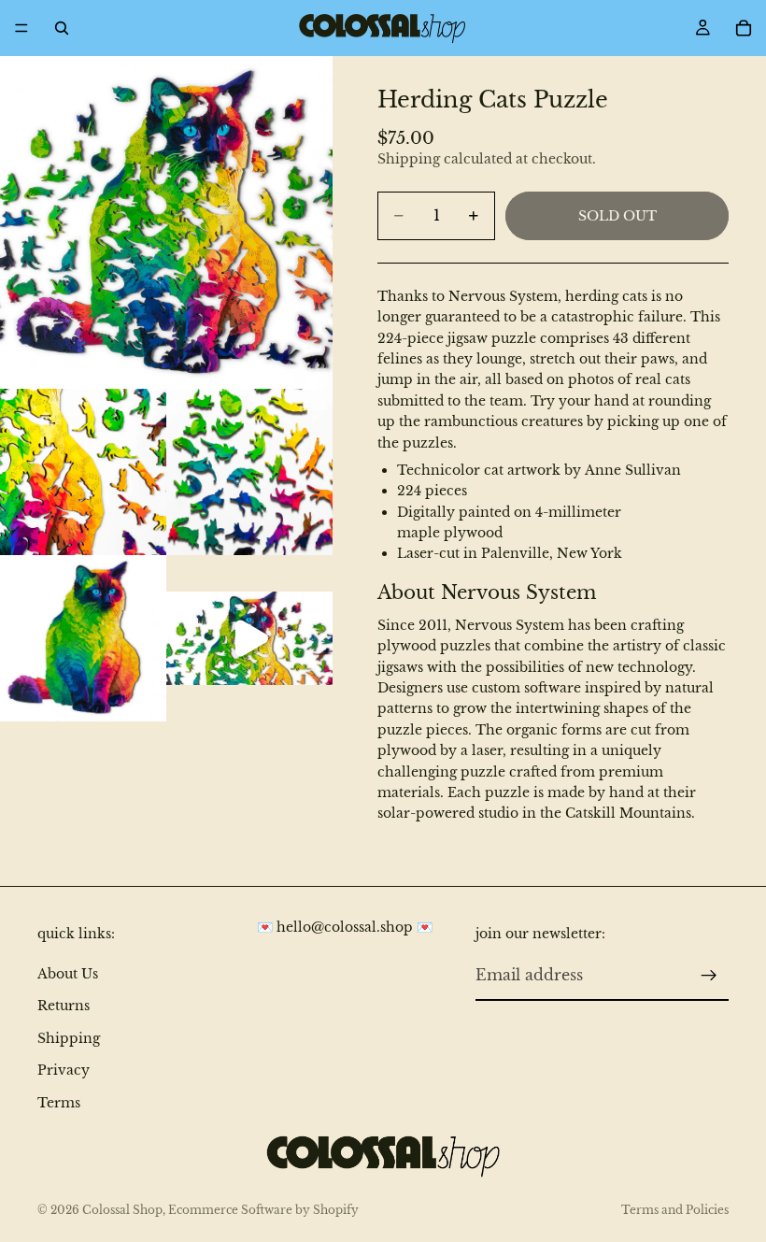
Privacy (63, 1070)
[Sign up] (709, 975)
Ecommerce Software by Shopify (263, 1210)
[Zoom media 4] (83, 638)
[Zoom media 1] (166, 222)
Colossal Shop (122, 1210)
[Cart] (743, 28)
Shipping (68, 1038)
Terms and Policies (675, 1210)
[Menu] (21, 28)
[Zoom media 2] (83, 472)
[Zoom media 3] (249, 472)
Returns (63, 1005)
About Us (67, 973)
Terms (58, 1101)
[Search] (61, 28)
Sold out (617, 215)
